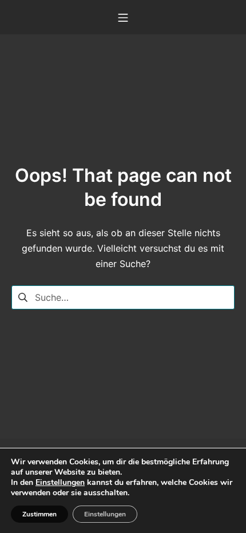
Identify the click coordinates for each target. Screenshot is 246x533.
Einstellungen (60, 483)
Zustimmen (39, 514)
